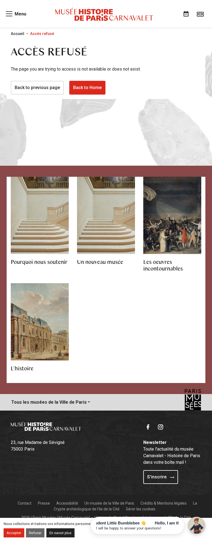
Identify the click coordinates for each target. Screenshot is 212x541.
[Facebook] (149, 426)
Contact (24, 503)
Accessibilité (67, 503)
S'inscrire (157, 477)
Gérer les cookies (140, 509)
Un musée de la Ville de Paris (109, 503)
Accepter (14, 533)
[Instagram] (162, 426)
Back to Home (87, 87)
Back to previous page (37, 87)
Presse (44, 503)
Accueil (17, 33)
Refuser (35, 533)
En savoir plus (60, 533)
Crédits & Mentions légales (164, 503)
